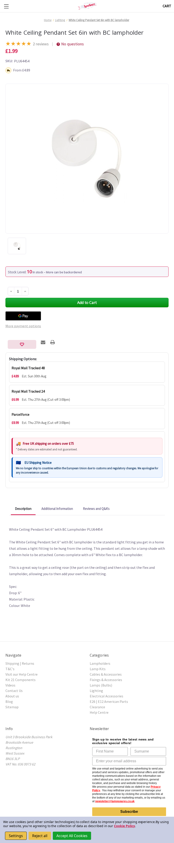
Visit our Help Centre (21, 674)
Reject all (39, 835)
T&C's (9, 669)
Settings (16, 835)
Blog (9, 701)
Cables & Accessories (106, 674)
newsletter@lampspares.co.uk (115, 801)
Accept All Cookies (71, 835)
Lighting (96, 690)
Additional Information (57, 508)
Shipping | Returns (19, 663)
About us (12, 696)
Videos (10, 685)
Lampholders (100, 663)
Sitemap (12, 707)
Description (23, 508)
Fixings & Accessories (106, 679)
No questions (72, 43)
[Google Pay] (23, 315)
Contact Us (14, 690)
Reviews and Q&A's (96, 508)
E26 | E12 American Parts (109, 701)
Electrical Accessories (106, 696)
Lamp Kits (98, 669)
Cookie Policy (124, 826)
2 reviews (41, 43)
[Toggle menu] (6, 6)
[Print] (52, 342)
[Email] (43, 342)
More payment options (23, 326)
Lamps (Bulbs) (101, 685)
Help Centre (99, 712)
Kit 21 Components (20, 679)
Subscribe (129, 812)
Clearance (97, 707)
